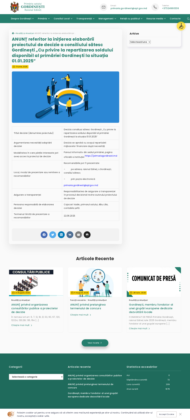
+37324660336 (170, 8)
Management (106, 18)
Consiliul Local (62, 18)
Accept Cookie (166, 414)
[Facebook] (44, 234)
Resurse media (155, 18)
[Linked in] (61, 234)
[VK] (69, 234)
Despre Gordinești (21, 18)
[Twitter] (52, 234)
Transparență (84, 18)
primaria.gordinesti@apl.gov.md (129, 8)
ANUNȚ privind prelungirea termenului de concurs (88, 306)
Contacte (175, 18)
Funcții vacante (78, 300)
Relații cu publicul (130, 18)
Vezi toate (94, 342)
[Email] (78, 234)
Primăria (42, 18)
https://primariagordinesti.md (101, 155)
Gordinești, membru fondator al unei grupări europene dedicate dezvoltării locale (151, 308)
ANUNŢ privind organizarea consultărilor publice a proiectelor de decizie (34, 308)
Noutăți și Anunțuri (25, 33)
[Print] (87, 234)
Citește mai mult (20, 325)
